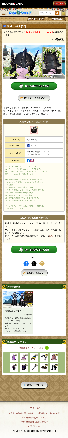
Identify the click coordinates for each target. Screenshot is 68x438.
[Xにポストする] (34, 263)
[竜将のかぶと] (34, 130)
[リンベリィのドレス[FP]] (24, 357)
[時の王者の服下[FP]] (14, 367)
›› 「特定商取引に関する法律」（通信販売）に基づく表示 (34, 413)
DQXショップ (20, 13)
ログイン (59, 3)
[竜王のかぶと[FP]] (24, 367)
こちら (52, 236)
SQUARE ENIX (12, 3)
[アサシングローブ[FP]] (44, 367)
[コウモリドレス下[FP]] (54, 357)
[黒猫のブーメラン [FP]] (44, 357)
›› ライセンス (34, 426)
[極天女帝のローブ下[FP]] (14, 357)
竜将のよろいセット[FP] (15, 311)
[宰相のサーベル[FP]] (34, 367)
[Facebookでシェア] (26, 263)
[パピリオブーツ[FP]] (54, 367)
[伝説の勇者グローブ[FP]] (34, 357)
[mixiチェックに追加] (42, 263)
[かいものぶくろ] (63, 13)
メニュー (3, 13)
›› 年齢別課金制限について (34, 417)
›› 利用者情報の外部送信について (34, 422)
